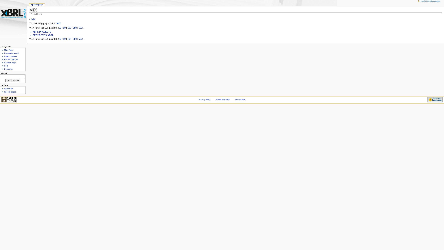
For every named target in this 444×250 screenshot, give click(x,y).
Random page (10, 63)
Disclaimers (240, 99)
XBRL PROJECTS (42, 32)
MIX (33, 19)
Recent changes (11, 59)
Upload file (8, 89)
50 (64, 28)
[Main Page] (13, 13)
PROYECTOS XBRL (43, 35)
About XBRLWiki (223, 99)
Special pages (10, 92)
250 (75, 28)
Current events (10, 56)
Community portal (11, 53)
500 (80, 28)
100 (69, 28)
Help (6, 66)
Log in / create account (430, 1)
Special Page (37, 5)
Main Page (8, 50)
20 (60, 28)
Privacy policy (205, 99)
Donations (8, 69)
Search (4, 73)
